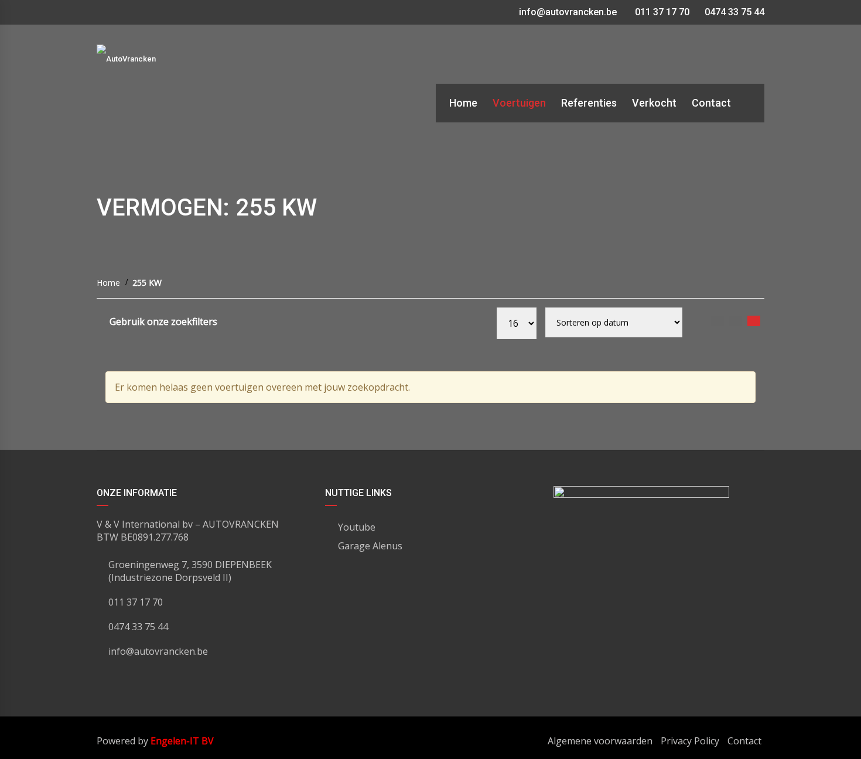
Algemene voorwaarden (600, 740)
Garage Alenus (370, 545)
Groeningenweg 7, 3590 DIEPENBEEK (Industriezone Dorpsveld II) (190, 571)
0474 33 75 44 (733, 12)
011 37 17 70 (661, 12)
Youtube (356, 527)
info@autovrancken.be (568, 12)
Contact (744, 740)
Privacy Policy (690, 740)
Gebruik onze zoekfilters (163, 321)
